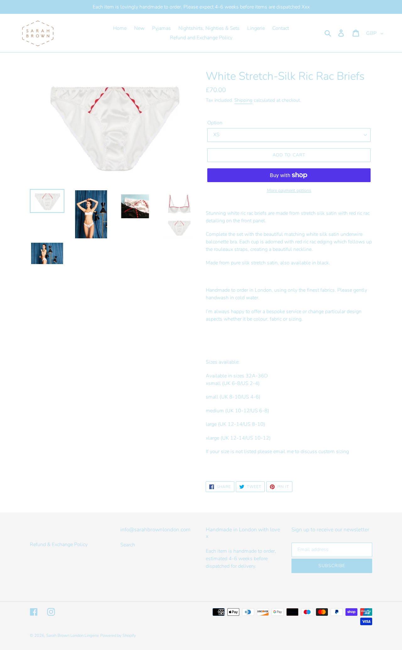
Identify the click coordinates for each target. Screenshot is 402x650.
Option (214, 122)
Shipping (243, 100)
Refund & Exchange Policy (59, 544)
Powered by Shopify (118, 635)
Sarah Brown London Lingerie (72, 635)
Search (127, 544)
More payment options (289, 190)
